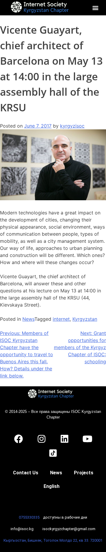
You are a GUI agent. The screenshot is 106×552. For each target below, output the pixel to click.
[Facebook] (18, 439)
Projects (83, 473)
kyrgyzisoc (72, 126)
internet (61, 319)
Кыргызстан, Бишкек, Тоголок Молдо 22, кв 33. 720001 (53, 540)
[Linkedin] (64, 439)
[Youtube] (87, 439)
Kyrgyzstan (84, 319)
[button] (95, 7)
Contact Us (25, 473)
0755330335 (29, 517)
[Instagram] (41, 439)
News (28, 319)
